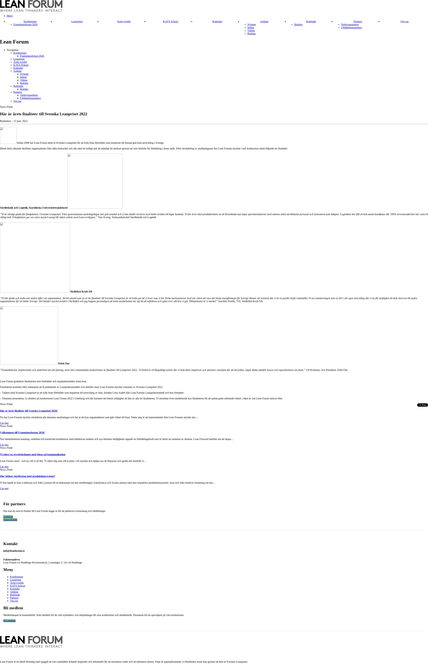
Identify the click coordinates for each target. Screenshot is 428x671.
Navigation (12, 50)
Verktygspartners (350, 24)
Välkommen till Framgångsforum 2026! (22, 432)
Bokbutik (311, 21)
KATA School (170, 21)
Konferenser (30, 21)
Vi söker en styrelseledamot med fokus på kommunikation (32, 454)
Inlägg (250, 27)
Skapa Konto (10, 519)
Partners (358, 21)
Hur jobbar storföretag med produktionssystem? (27, 476)
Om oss (405, 21)
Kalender (217, 21)
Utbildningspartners (351, 27)
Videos (251, 30)
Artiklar (264, 21)
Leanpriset (76, 21)
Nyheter (251, 24)
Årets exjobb (124, 21)
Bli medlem (9, 620)
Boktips (251, 33)
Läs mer (4, 423)
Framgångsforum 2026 (25, 24)
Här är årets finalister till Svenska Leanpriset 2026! (29, 410)
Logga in (8, 516)
